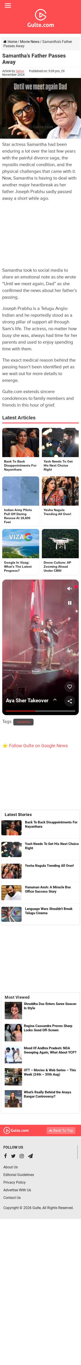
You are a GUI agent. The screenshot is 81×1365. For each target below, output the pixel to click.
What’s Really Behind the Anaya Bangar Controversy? (47, 1094)
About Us (10, 1167)
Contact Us (12, 1198)
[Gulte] (40, 17)
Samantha (23, 722)
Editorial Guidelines (18, 1175)
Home (12, 42)
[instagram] (22, 1156)
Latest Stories (18, 814)
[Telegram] (30, 1156)
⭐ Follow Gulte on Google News (35, 745)
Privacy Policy (14, 1182)
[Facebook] (5, 1156)
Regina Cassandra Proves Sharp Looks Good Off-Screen (48, 1028)
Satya (20, 71)
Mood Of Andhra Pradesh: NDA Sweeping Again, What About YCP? (50, 1050)
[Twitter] (13, 1156)
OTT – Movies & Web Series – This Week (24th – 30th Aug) (50, 1072)
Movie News (29, 42)
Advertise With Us (17, 1190)
